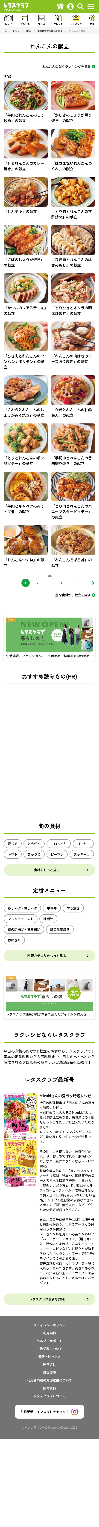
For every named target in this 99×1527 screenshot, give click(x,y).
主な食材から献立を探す (73, 595)
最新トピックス (49, 1356)
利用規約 (49, 1333)
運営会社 (49, 1364)
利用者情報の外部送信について (49, 1380)
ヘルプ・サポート (49, 1340)
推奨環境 (49, 1372)
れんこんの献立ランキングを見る (66, 66)
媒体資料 (49, 1388)
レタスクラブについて (49, 1396)
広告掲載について (49, 1348)
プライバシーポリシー (49, 1325)
